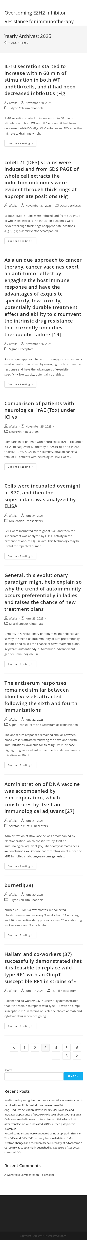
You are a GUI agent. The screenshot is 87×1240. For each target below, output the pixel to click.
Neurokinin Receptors (24, 432)
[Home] (5, 43)
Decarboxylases (70, 206)
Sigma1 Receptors (21, 349)
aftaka (13, 103)
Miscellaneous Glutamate (26, 624)
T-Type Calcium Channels (26, 108)
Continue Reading (22, 144)
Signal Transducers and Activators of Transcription (43, 725)
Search (8, 1070)
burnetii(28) (18, 885)
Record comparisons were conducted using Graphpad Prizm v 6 (42, 1133)
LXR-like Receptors (64, 991)
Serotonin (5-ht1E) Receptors (28, 826)
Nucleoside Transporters (26, 521)
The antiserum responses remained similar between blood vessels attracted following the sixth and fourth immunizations (40, 696)
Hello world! (46, 1175)
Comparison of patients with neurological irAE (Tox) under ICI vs (39, 410)
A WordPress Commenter (19, 1175)
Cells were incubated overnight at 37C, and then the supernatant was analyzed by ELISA (42, 495)
